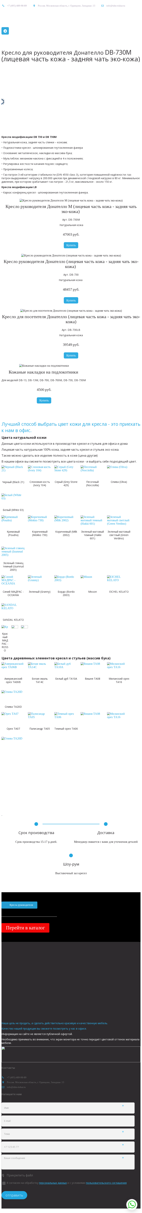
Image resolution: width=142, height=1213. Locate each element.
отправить (14, 1195)
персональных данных (53, 1183)
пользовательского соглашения (106, 1183)
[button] (71, 245)
